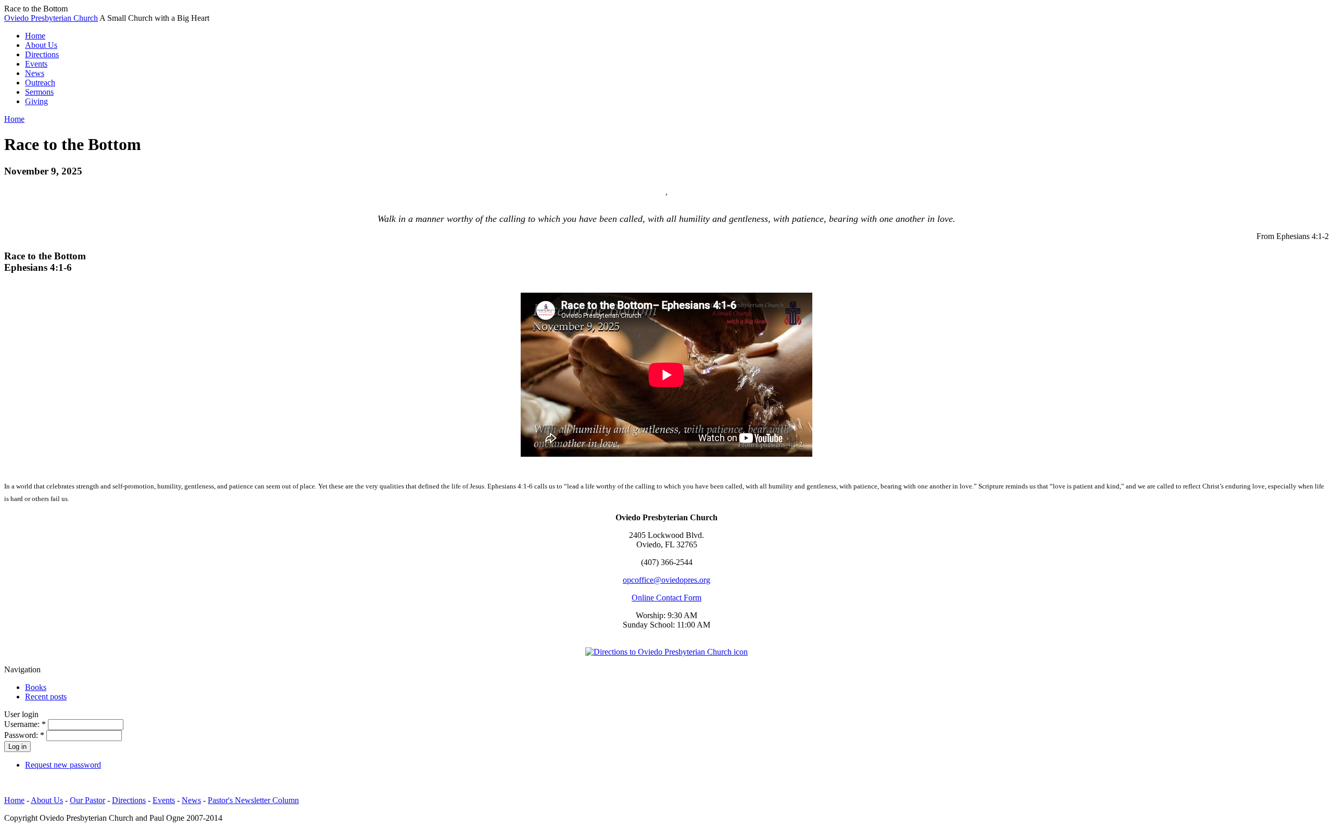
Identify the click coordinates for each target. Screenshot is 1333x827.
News (191, 800)
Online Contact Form (666, 597)
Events (164, 800)
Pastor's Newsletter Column (253, 800)
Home (14, 119)
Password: (24, 735)
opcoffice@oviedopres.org (666, 579)
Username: (25, 724)
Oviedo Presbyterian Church (51, 18)
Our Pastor (87, 800)
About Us (47, 800)
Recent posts (46, 696)
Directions (129, 800)
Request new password (63, 764)
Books (35, 687)
